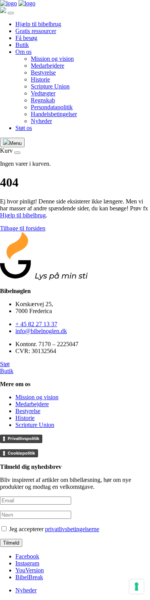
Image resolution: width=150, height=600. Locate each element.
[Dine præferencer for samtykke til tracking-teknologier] (136, 586)
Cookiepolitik (21, 453)
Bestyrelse (43, 72)
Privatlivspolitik (23, 438)
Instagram (27, 563)
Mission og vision (52, 58)
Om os (23, 51)
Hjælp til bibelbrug (38, 24)
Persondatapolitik (52, 107)
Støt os (23, 128)
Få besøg (26, 38)
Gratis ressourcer (35, 31)
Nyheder (41, 121)
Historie (40, 79)
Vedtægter (43, 93)
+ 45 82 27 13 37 (36, 324)
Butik (22, 45)
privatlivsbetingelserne (72, 529)
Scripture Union (50, 86)
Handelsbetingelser (54, 114)
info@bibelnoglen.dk (41, 331)
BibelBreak (29, 577)
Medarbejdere (47, 65)
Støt (5, 364)
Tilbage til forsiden (22, 228)
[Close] (11, 13)
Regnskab (43, 100)
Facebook (27, 556)
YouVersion (29, 570)
